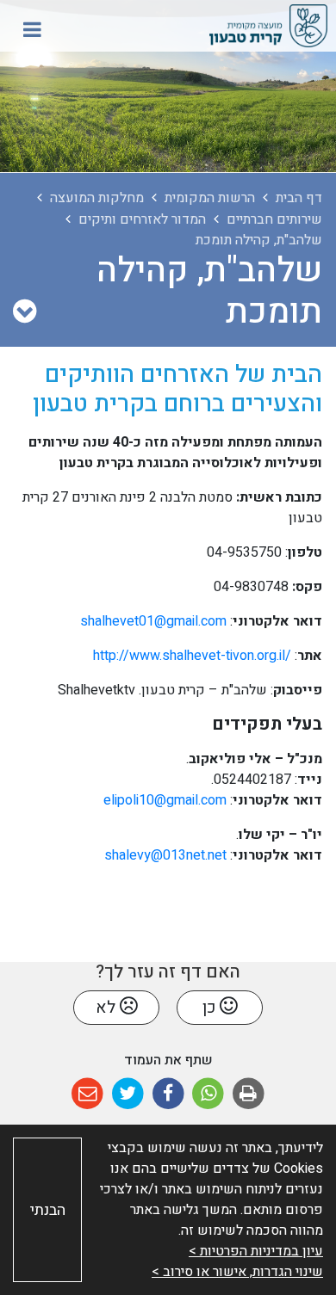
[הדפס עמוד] (248, 1094)
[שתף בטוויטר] (127, 1094)
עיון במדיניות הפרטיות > (256, 1251)
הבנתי (47, 1210)
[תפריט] (32, 29)
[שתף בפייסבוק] (168, 1094)
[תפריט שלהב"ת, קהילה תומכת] (24, 312)
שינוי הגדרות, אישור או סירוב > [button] (237, 1271)
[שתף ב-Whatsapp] (208, 1094)
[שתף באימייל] (87, 1094)
